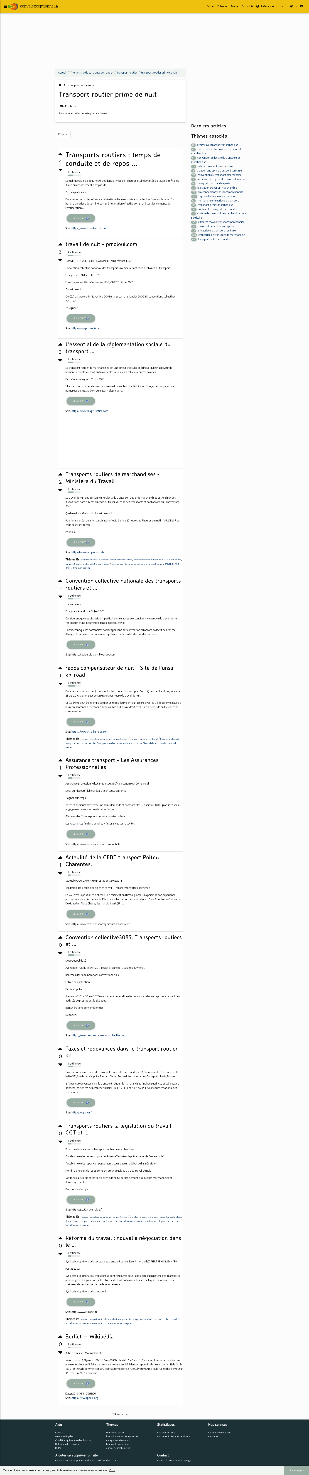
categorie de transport (118, 1440)
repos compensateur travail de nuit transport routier (157, 559)
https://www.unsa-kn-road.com (90, 228)
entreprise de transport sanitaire (214, 230)
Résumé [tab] (63, 134)
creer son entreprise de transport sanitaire (219, 179)
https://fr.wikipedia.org (85, 1398)
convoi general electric (118, 1448)
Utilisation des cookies (67, 1444)
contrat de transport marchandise (215, 209)
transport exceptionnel (118, 1444)
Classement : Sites (166, 1433)
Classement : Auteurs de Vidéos (173, 1436)
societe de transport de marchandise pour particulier (218, 215)
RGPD (58, 1448)
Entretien (222, 6)
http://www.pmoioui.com (86, 328)
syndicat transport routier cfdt (94, 1319)
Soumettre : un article (219, 1433)
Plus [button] (112, 1470)
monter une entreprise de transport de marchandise (216, 151)
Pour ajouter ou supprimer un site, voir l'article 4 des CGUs (85, 1460)
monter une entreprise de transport (215, 200)
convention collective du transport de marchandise (216, 160)
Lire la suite (79, 218)
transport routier (115, 1433)
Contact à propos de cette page (174, 1460)
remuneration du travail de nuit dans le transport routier (137, 564)
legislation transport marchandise (214, 187)
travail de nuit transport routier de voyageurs (112, 1323)
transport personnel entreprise (213, 226)
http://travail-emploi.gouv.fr (88, 552)
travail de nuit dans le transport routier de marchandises (106, 559)
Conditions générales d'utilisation (73, 1440)
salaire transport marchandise (212, 166)
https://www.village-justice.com (90, 411)
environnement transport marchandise (217, 192)
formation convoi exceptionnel (122, 1436)
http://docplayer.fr (82, 1112)
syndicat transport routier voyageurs (126, 1319)
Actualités (247, 6)
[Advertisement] (154, 41)
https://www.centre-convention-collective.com (99, 1035)
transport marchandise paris (211, 183)
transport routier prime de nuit (144, 739)
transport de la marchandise (211, 239)
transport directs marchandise (212, 205)
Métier (235, 6)
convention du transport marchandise (217, 175)
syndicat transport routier (157, 1319)
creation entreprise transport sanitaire (217, 170)
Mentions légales (64, 1436)
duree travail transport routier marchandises (88, 1221)
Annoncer (213, 1436)
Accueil (211, 6)
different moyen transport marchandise (218, 222)
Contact (59, 1433)
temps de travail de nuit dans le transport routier (87, 564)
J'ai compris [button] (296, 1470)
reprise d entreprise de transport (214, 196)
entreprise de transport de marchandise (218, 235)
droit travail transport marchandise (215, 145)
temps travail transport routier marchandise (135, 1221)
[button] (283, 6)
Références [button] (268, 6)
